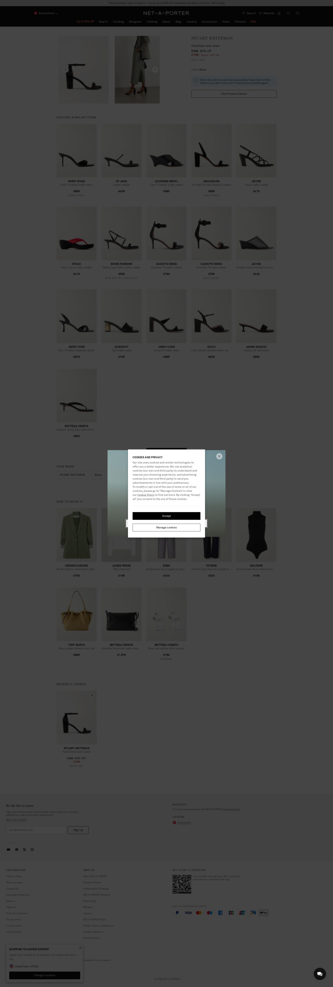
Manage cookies (166, 527)
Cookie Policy (146, 495)
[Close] (219, 456)
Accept (166, 516)
